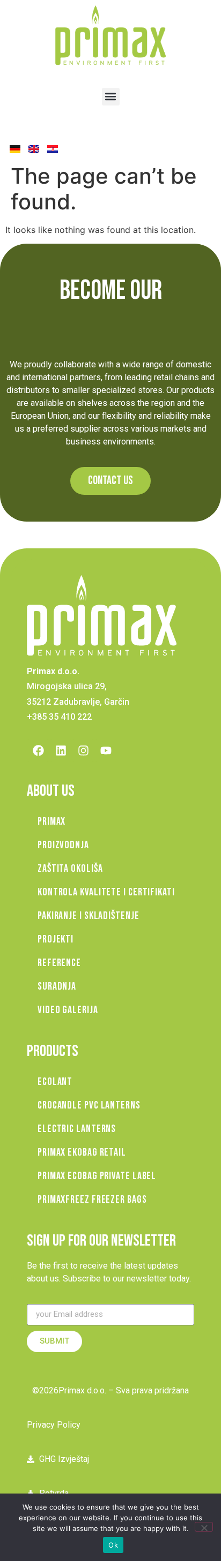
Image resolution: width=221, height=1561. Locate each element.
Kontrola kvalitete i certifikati (106, 892)
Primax (51, 821)
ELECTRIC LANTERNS (77, 1128)
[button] (111, 96)
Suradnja (57, 986)
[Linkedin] (60, 750)
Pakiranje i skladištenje (88, 915)
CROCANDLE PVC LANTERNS (89, 1105)
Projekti (55, 939)
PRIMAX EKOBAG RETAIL (82, 1152)
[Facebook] (38, 750)
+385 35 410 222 (59, 717)
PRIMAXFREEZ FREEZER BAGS (92, 1199)
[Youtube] (105, 750)
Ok (113, 1545)
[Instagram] (83, 750)
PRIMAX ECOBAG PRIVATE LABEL (97, 1176)
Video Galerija (68, 1010)
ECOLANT (55, 1081)
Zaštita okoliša (70, 868)
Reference (59, 962)
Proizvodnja (63, 845)
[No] (204, 1527)
